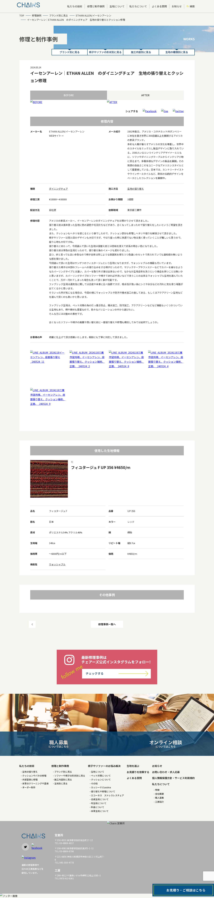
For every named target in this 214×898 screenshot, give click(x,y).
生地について (117, 6)
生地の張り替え (135, 188)
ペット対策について (101, 775)
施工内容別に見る (141, 52)
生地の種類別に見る (176, 52)
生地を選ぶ (133, 766)
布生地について (98, 803)
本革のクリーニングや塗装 (35, 783)
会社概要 (159, 793)
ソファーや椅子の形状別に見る (69, 775)
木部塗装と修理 (30, 779)
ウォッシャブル (57, 564)
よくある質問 (159, 6)
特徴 (157, 789)
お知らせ (177, 6)
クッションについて (101, 779)
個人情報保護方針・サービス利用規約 (173, 778)
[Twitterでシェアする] (178, 111)
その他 (94, 783)
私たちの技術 (74, 6)
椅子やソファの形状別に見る (105, 52)
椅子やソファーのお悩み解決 (104, 766)
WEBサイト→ (56, 135)
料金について (97, 807)
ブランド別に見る (70, 52)
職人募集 (159, 797)
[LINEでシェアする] (164, 111)
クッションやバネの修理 (34, 775)
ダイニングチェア (58, 188)
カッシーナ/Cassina (101, 787)
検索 (192, 6)
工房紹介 (159, 801)
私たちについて (138, 6)
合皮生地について (100, 799)
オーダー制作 (28, 787)
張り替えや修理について (103, 791)
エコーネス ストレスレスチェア (107, 795)
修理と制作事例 (96, 6)
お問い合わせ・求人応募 (166, 772)
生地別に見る (61, 783)
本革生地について (100, 811)
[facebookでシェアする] (150, 111)
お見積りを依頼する (138, 772)
